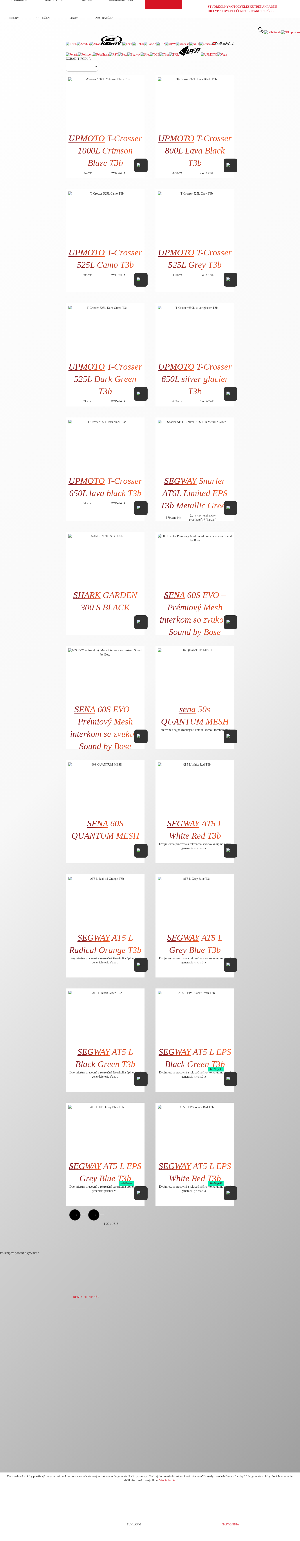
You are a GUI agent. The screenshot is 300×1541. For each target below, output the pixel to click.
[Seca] (122, 54)
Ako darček (264, 11)
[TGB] (154, 54)
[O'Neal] (205, 44)
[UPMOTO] (209, 54)
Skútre (254, 6)
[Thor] (164, 54)
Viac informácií (168, 1480)
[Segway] (134, 54)
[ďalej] (94, 1223)
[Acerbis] (83, 44)
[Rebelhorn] (101, 54)
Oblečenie (236, 11)
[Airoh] (95, 44)
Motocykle (238, 6)
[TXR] (174, 54)
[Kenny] (111, 44)
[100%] (71, 44)
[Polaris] (72, 54)
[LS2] (160, 44)
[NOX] (194, 44)
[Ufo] (190, 54)
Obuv (249, 11)
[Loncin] (150, 44)
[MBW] (170, 44)
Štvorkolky (218, 6)
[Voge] (222, 54)
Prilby (222, 11)
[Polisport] (85, 54)
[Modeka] (182, 44)
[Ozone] (222, 44)
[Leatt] (127, 44)
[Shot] (145, 54)
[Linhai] (138, 44)
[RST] (113, 54)
